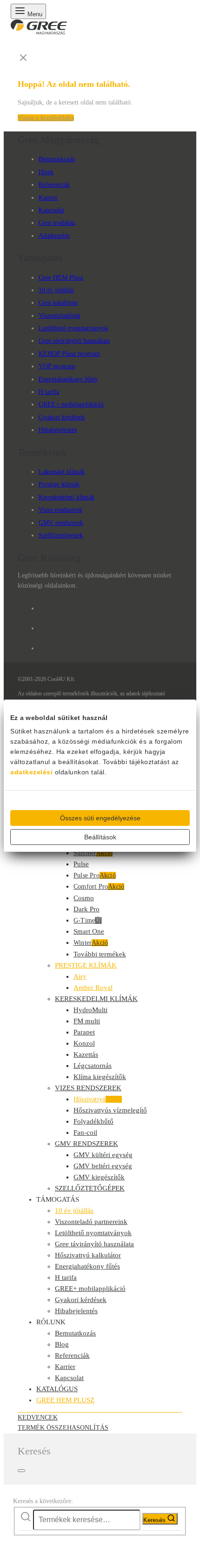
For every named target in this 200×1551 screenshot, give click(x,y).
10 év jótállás (56, 290)
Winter (90, 942)
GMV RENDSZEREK (86, 1143)
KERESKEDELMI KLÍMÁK (96, 998)
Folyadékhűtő (93, 1121)
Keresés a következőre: (43, 1501)
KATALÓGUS (57, 1389)
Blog (62, 1344)
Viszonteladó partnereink (91, 1221)
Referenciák (54, 184)
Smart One (88, 931)
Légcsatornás (92, 1065)
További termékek (99, 954)
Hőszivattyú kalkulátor (88, 1255)
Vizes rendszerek (60, 509)
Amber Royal (93, 987)
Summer (93, 853)
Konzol (84, 1043)
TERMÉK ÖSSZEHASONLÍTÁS (63, 1427)
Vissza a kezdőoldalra (46, 117)
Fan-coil (85, 1132)
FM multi (86, 1021)
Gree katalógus (58, 302)
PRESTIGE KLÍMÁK (86, 965)
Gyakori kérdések (62, 417)
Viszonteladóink (59, 315)
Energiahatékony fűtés (68, 379)
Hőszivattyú (97, 1099)
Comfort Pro (98, 886)
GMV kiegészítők (99, 1177)
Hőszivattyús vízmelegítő (110, 1110)
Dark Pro (86, 909)
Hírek (46, 172)
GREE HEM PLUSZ (65, 1400)
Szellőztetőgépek (61, 535)
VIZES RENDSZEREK (88, 1088)
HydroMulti (90, 1010)
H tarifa (49, 391)
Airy (80, 976)
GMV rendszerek (61, 522)
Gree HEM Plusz (61, 277)
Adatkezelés (54, 235)
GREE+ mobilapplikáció (71, 404)
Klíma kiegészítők (99, 1076)
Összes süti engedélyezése (100, 818)
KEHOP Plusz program (69, 353)
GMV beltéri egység (102, 1166)
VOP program (57, 366)
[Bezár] (21, 1470)
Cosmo (83, 898)
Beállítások (100, 837)
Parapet (84, 1032)
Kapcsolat (51, 210)
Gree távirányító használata (74, 340)
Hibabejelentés (58, 429)
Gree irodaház (57, 222)
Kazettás (85, 1054)
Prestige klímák (59, 484)
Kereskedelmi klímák (66, 497)
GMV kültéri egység (103, 1154)
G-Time (87, 920)
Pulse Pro (94, 875)
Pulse (81, 864)
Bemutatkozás (57, 159)
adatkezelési (31, 772)
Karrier (48, 197)
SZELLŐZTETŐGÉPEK (90, 1188)
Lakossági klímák (62, 471)
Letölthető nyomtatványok (73, 328)
